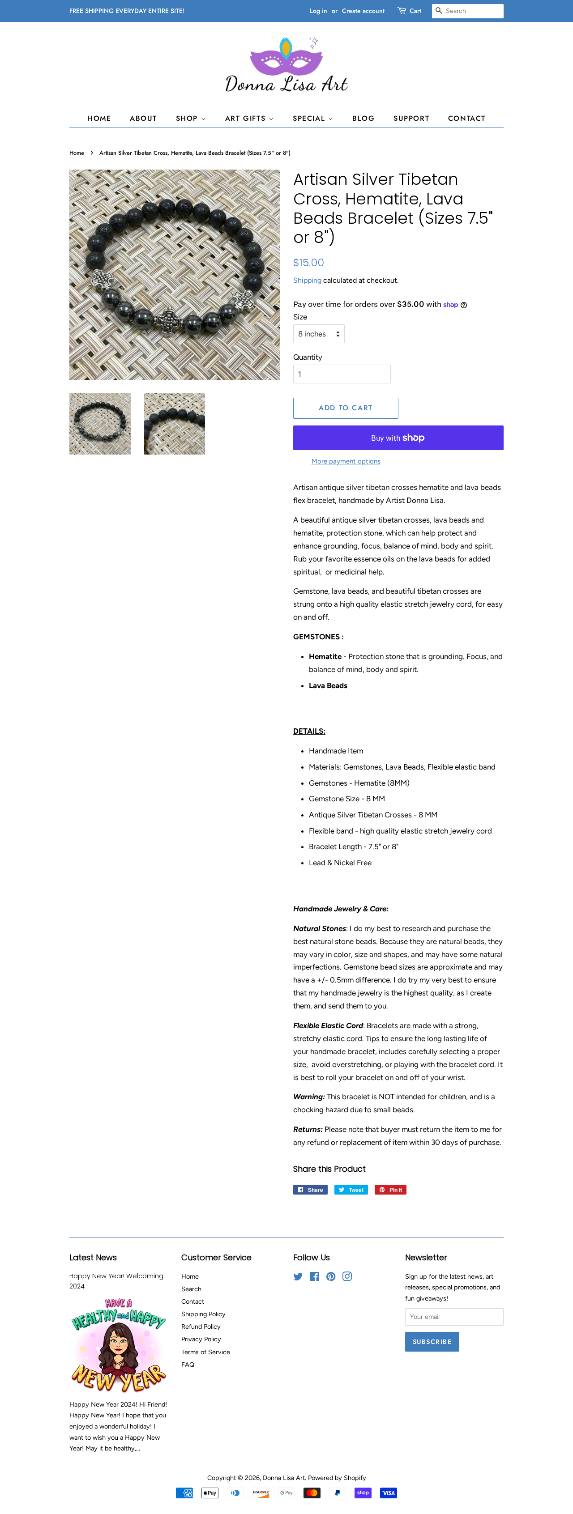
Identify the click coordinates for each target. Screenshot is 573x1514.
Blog (363, 118)
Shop (188, 118)
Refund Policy (201, 1327)
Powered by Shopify (337, 1478)
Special (310, 118)
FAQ (187, 1365)
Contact (467, 118)
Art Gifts (247, 118)
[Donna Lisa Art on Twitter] (298, 1278)
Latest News (93, 1257)
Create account (363, 10)
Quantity (307, 357)
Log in (318, 10)
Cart (415, 10)
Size (300, 316)
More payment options (346, 461)
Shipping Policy (203, 1314)
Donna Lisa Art (284, 1478)
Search (191, 1289)
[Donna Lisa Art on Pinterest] (331, 1278)
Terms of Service (205, 1352)
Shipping (307, 280)
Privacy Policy (201, 1339)
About (143, 118)
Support (411, 118)
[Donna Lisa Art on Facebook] (314, 1278)
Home (99, 118)
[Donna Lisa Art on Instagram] (347, 1278)
